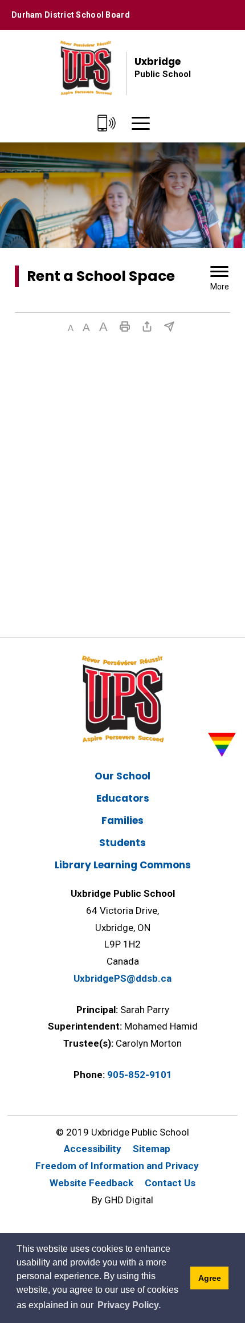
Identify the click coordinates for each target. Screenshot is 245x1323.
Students (122, 843)
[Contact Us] (106, 124)
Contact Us (170, 1183)
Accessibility (92, 1148)
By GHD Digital (122, 1200)
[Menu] (140, 124)
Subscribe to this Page (169, 326)
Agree (209, 1278)
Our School (122, 776)
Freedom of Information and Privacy (117, 1165)
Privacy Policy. (129, 1305)
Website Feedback (91, 1183)
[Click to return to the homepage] (86, 67)
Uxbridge (162, 67)
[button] (71, 328)
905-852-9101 (139, 1074)
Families (122, 820)
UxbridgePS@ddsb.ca (123, 978)
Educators (122, 798)
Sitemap (151, 1148)
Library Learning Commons (123, 865)
